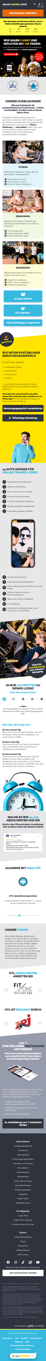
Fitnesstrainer (23, 1168)
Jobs (17, 1338)
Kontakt (24, 1338)
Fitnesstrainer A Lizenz (16, 182)
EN (42, 6)
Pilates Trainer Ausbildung (18, 282)
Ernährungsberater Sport (17, 236)
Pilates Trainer (23, 1199)
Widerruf (19, 1342)
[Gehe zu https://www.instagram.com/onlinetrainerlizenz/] (15, 1262)
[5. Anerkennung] (42, 699)
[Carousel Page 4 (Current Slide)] (19, 915)
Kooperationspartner (23, 1237)
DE (38, 6)
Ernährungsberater (15, 231)
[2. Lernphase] (13, 699)
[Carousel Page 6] (27, 915)
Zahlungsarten (23, 1155)
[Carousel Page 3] (15, 915)
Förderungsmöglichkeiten (23, 1159)
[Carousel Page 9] (38, 915)
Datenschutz (36, 1338)
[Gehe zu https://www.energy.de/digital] (23, 1022)
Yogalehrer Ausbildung (17, 280)
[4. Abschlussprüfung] (32, 699)
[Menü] (42, 4)
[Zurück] (6, 990)
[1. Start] (4, 699)
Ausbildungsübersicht (23, 1146)
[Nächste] (40, 990)
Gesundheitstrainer (23, 1185)
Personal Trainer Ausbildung (19, 184)
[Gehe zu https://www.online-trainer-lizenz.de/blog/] (30, 1262)
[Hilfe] (34, 4)
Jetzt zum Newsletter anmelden (23, 1273)
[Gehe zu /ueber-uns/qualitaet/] (23, 881)
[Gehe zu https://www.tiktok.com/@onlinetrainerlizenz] (23, 1262)
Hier (33, 901)
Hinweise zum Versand (23, 1163)
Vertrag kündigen (23, 1349)
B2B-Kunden (23, 1255)
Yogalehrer (23, 1194)
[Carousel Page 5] (23, 915)
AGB (27, 1342)
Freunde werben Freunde (23, 1224)
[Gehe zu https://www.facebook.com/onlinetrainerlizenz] (8, 1262)
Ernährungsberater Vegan (18, 233)
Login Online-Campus (23, 1220)
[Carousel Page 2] (12, 915)
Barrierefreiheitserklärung (22, 1345)
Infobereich (23, 1150)
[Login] (39, 4)
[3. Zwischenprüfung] (23, 699)
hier (21, 1314)
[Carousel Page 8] (34, 915)
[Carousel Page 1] (8, 915)
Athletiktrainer (23, 1177)
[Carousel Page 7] (30, 915)
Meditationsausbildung (16, 285)
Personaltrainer (23, 1172)
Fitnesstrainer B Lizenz (16, 179)
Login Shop (23, 1216)
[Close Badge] (35, 1354)
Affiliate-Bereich (23, 1250)
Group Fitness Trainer (23, 1181)
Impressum (7, 1338)
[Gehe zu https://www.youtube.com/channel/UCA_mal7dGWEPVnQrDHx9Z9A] (37, 1262)
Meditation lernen (23, 1203)
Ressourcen (23, 1246)
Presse (23, 1241)
